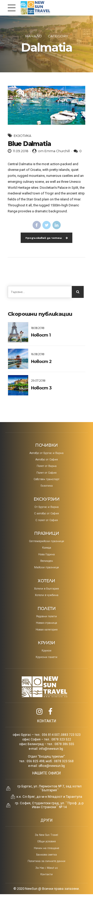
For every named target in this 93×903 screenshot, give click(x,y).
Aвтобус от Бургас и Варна (46, 453)
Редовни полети (46, 616)
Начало (33, 36)
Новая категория (47, 629)
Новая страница (46, 623)
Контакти (46, 874)
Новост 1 (41, 335)
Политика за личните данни (46, 861)
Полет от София (46, 472)
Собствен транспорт (46, 479)
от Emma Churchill (54, 151)
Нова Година (46, 554)
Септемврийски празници (46, 541)
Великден (46, 561)
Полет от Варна (47, 466)
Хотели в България (46, 588)
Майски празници (46, 567)
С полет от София (46, 520)
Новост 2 (41, 361)
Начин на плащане (46, 848)
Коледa (46, 547)
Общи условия (46, 841)
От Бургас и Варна (46, 507)
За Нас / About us (46, 868)
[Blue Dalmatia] (46, 105)
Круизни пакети (46, 657)
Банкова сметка (46, 854)
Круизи (46, 650)
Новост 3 (41, 388)
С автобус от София (46, 513)
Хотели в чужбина (46, 595)
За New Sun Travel (46, 835)
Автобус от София (46, 459)
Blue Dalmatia (29, 144)
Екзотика (22, 136)
